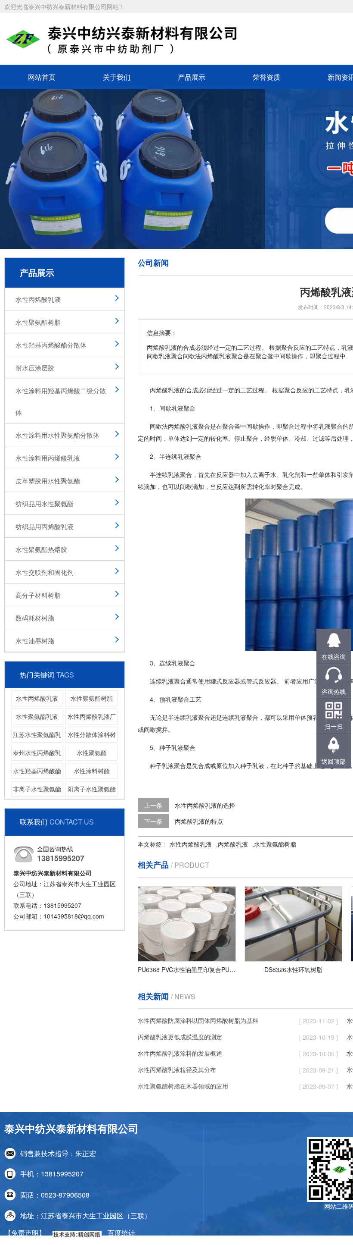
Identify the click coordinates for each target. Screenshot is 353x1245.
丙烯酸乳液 (233, 844)
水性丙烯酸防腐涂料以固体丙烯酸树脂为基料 (198, 1020)
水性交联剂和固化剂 (44, 572)
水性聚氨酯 (92, 752)
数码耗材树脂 (34, 617)
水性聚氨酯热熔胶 (41, 549)
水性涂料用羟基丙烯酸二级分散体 (60, 401)
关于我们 (116, 77)
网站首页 (42, 77)
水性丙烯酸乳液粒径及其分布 (177, 1069)
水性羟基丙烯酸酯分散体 (51, 344)
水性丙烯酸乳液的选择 (205, 805)
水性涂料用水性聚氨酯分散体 (57, 434)
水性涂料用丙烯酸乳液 (47, 457)
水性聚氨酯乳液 (37, 716)
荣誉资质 (266, 77)
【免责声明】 (25, 1233)
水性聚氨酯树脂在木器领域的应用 (183, 1086)
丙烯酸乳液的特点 (199, 821)
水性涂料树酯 (92, 770)
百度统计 (121, 1233)
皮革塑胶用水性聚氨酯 (47, 480)
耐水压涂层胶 (34, 367)
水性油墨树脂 (34, 640)
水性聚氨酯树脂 (38, 321)
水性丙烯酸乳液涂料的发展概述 (180, 1053)
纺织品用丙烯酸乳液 (44, 526)
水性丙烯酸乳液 (38, 299)
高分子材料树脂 (38, 594)
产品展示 (191, 77)
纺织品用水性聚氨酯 (44, 503)
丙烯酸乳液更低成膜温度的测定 (180, 1036)
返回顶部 (334, 761)
